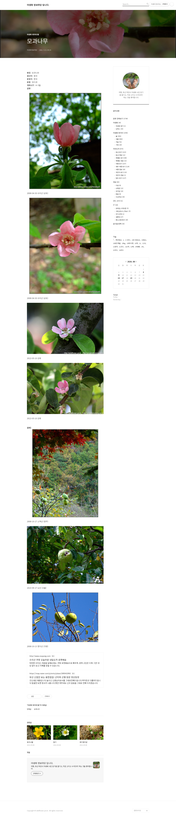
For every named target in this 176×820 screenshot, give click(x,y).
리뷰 (118, 185)
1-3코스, (128, 240)
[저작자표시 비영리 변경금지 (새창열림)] (55, 696)
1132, (144, 243)
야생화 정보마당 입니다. (38, 5)
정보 (116, 182)
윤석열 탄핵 (119, 224)
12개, (132, 246)
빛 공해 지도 (138, 772)
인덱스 (119, 129)
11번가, (115, 246)
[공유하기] (35, 696)
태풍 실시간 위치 (139, 791)
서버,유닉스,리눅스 (123, 211)
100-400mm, (136, 240)
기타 (119, 145)
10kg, (124, 243)
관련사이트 (137, 810)
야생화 (117, 122)
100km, (144, 240)
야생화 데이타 (120, 133)
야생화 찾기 (121, 126)
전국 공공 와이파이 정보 (141, 805)
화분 (118, 194)
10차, (136, 243)
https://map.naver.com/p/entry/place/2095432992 (50, 673)
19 (131, 278)
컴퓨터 (119, 217)
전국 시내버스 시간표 (141, 784)
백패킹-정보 (121, 161)
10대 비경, (130, 243)
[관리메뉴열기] (172, 4)
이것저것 (120, 197)
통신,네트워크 (122, 220)
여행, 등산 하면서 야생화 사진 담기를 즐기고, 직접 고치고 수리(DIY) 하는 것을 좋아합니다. (61, 767)
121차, (127, 246)
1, (123, 240)
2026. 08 (131, 261)
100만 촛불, (117, 243)
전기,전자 (120, 214)
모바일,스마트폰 (122, 208)
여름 (119, 139)
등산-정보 (120, 155)
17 (123, 278)
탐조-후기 (121, 178)
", (113, 240)
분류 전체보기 (120, 118)
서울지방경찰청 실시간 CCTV (141, 797)
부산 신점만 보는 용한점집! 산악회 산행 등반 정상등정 (54, 677)
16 (119, 278)
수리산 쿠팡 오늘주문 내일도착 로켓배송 (47, 659)
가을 (119, 142)
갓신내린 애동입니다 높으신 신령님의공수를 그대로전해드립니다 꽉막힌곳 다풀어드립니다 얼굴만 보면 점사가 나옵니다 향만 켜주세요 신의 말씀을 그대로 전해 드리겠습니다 (65, 681)
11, (140, 243)
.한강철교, (118, 240)
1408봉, (137, 246)
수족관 (119, 188)
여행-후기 (121, 164)
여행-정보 (120, 169)
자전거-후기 (121, 172)
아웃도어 (118, 149)
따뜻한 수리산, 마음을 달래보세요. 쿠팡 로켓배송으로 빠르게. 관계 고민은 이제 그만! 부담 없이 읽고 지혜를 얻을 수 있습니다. (64, 664)
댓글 (28, 752)
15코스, (115, 250)
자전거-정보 (121, 175)
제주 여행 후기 (122, 166)
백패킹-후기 (121, 158)
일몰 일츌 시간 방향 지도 (141, 778)
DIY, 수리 (118, 201)
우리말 (119, 191)
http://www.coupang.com (40, 656)
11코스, (121, 246)
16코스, (121, 250)
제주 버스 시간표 (139, 787)
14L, (142, 246)
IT (115, 205)
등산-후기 (121, 152)
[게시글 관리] (38, 696)
